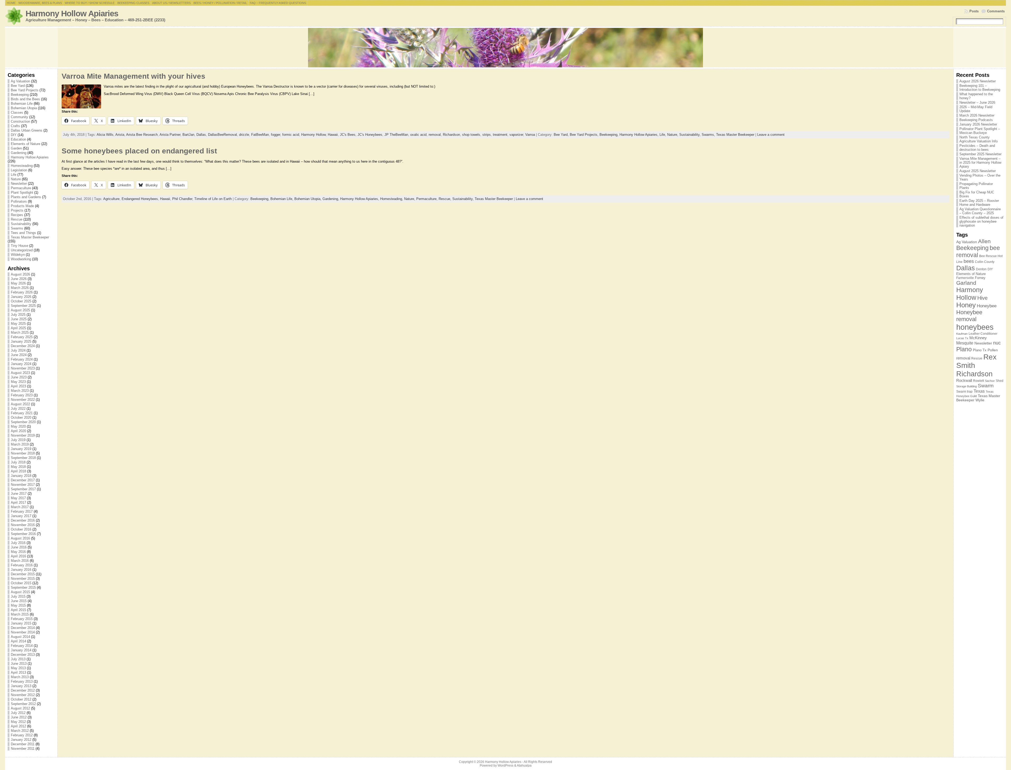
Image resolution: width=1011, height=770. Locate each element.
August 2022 (20, 404)
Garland (966, 283)
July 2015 (18, 596)
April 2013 (18, 672)
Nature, (673, 135)
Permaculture (21, 188)
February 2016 (22, 565)
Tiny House (19, 246)
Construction (20, 121)
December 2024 (23, 346)
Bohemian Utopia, (308, 199)
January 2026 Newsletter (978, 124)
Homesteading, (392, 199)
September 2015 (23, 587)
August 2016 (20, 538)
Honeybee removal (969, 315)
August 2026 (20, 274)
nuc (997, 343)
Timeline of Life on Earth (213, 199)
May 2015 (18, 605)
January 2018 (21, 476)
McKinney (978, 338)
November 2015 (23, 579)
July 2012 (18, 713)
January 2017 (21, 516)
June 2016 (19, 547)
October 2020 (21, 417)
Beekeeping (20, 95)
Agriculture (111, 199)
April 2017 (18, 502)
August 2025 (20, 310)
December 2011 (22, 744)
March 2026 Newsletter (976, 115)
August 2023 (20, 373)
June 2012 (19, 717)
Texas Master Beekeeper (30, 237)
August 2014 (20, 637)
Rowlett (978, 381)
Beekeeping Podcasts (976, 120)
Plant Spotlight (22, 192)
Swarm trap (964, 391)
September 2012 (23, 704)
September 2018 (23, 458)
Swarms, (709, 135)
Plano (964, 349)
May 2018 (18, 467)
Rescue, (445, 199)
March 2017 (20, 507)
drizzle (244, 135)
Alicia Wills (105, 135)
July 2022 (18, 409)
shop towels (471, 135)
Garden (16, 148)
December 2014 (23, 628)
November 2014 (23, 632)
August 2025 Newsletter (977, 171)
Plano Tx (980, 350)
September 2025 (23, 306)
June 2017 (19, 494)
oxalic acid (418, 135)
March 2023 (20, 391)
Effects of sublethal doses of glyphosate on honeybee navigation (981, 221)
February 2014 (22, 646)
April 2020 (18, 431)
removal (435, 135)
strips (486, 135)
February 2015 (22, 619)
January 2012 (21, 740)
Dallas (201, 135)
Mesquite (964, 343)
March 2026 (20, 288)
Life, (663, 135)
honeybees (975, 327)
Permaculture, (427, 199)
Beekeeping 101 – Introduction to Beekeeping (979, 88)
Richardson (451, 135)
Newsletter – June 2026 (977, 102)
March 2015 (20, 614)
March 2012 (20, 731)
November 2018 (23, 453)
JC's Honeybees (370, 135)
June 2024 (19, 355)
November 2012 (23, 695)
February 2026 (22, 292)
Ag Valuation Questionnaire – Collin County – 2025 (980, 211)
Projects (17, 210)
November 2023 (23, 368)
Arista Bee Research (142, 135)
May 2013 (18, 668)
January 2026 (21, 297)
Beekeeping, (609, 135)
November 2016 (23, 525)
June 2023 (19, 377)
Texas (979, 391)
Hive (982, 298)
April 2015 (18, 610)
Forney (980, 278)
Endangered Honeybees (140, 199)
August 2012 (20, 708)
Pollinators (19, 201)
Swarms (17, 228)
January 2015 (21, 623)
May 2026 (18, 283)
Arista (119, 135)
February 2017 (22, 511)
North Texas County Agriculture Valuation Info (978, 139)
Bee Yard (18, 86)
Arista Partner (170, 135)
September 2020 (23, 422)
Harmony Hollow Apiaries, (640, 135)
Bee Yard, (562, 135)
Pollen (993, 350)
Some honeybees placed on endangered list (139, 151)
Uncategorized (22, 250)
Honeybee (987, 305)
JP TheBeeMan (396, 135)
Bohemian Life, (282, 199)
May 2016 (18, 552)
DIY (14, 135)
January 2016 (21, 570)
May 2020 (18, 426)
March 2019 (20, 444)
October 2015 (21, 583)
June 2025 (19, 319)
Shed (999, 381)
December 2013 (23, 655)
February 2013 (22, 681)
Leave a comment (771, 135)
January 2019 (21, 449)
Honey (966, 305)
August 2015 (20, 592)
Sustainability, (690, 135)
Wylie (979, 400)
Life (13, 175)
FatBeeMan (260, 135)
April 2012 (18, 726)
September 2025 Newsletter (980, 154)
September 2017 (23, 489)
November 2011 (22, 749)
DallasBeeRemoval (222, 135)
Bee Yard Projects (24, 90)
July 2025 (18, 315)
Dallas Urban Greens (26, 130)
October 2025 (21, 301)
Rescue (16, 219)
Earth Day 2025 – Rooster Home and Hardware (979, 203)
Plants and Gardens (26, 197)
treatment (500, 135)
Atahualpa (524, 765)
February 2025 (22, 337)
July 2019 (18, 440)
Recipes (17, 215)
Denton (981, 269)
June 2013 (19, 664)
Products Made (22, 206)
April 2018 (18, 471)
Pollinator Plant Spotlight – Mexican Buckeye (979, 131)
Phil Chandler (182, 199)
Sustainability (21, 224)
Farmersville (965, 278)
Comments (996, 11)
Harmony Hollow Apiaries (72, 13)
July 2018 (18, 462)
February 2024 (22, 359)
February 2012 (22, 735)
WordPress (505, 765)
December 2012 (23, 690)
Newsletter (19, 184)
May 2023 (18, 382)
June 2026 (19, 279)
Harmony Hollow (313, 135)
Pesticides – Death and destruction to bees (977, 148)
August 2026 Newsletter (977, 81)
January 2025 (21, 341)
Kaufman (962, 333)
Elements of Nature (25, 144)
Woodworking (21, 259)
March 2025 (20, 332)
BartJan (188, 135)
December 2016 (23, 520)
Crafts (15, 126)
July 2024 (18, 350)
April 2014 (18, 641)
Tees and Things (23, 233)
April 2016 (18, 556)
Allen (984, 241)
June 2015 (19, 601)
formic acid (290, 135)
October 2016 (21, 529)
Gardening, (331, 199)
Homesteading (22, 166)
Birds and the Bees (25, 99)
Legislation (19, 170)
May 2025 (18, 324)
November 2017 (23, 485)
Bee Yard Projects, (584, 135)
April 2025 (18, 328)
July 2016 (18, 543)
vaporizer (516, 135)
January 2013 (21, 686)
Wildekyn (18, 255)
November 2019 (23, 435)
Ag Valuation (20, 81)
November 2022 (23, 400)
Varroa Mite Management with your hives (133, 76)
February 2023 (22, 395)
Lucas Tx (962, 338)
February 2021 (22, 413)
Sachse (990, 380)
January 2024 (21, 364)
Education (18, 139)
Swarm (986, 385)
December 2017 (23, 480)
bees (969, 261)
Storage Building (966, 386)
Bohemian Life (22, 104)
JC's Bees (347, 135)
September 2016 (23, 534)
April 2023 (18, 386)
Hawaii (333, 135)
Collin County (984, 262)
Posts (974, 11)
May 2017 (18, 498)
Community (19, 117)
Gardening (18, 153)
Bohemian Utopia (24, 108)
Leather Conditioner (983, 334)
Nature (16, 179)
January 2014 (21, 650)
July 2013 (18, 659)
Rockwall (964, 380)
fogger (275, 135)
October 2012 (21, 699)
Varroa (530, 135)
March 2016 (20, 561)
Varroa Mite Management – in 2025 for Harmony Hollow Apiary (980, 162)
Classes (17, 112)
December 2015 (23, 574)
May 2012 (18, 722)
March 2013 (20, 677)
